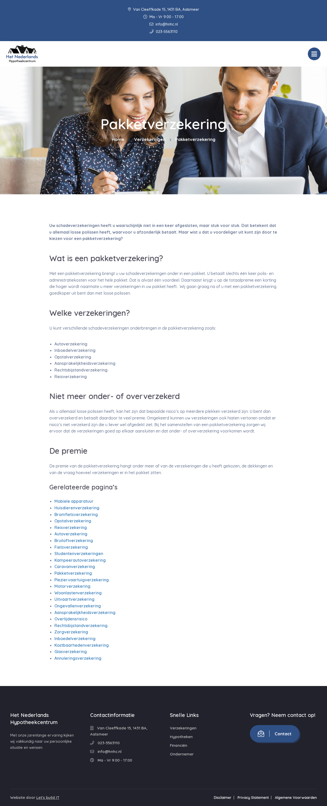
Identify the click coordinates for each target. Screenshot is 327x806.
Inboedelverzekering (75, 638)
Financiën (178, 745)
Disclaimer (222, 797)
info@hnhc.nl (166, 24)
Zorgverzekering (71, 631)
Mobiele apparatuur (74, 501)
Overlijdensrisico (70, 618)
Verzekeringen (150, 139)
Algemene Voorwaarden (296, 797)
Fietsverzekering (71, 547)
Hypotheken (181, 736)
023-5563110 (166, 31)
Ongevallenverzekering (77, 605)
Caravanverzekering (74, 566)
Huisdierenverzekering (76, 507)
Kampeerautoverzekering (80, 560)
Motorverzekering (72, 586)
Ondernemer (182, 754)
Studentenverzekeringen (78, 553)
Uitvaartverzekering (74, 599)
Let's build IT (47, 797)
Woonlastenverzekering (78, 592)
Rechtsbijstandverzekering (81, 625)
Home (118, 139)
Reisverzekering (70, 527)
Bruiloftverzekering (73, 540)
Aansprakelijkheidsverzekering (84, 612)
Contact (283, 733)
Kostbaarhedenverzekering (81, 645)
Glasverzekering (70, 651)
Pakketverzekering (73, 573)
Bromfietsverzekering (76, 514)
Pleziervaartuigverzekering (81, 579)
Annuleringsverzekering (77, 658)
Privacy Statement (253, 797)
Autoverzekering (70, 533)
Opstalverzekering (72, 520)
